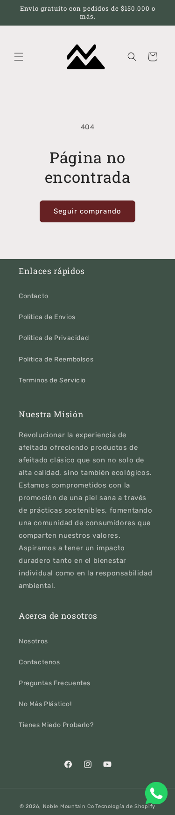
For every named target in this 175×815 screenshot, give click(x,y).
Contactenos (39, 662)
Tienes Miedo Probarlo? (56, 725)
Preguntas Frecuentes (55, 683)
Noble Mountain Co (68, 806)
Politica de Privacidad (54, 338)
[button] (18, 57)
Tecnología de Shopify (125, 806)
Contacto (34, 296)
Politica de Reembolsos (56, 359)
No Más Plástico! (45, 704)
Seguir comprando (87, 211)
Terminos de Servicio (52, 380)
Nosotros (33, 641)
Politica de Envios (47, 317)
